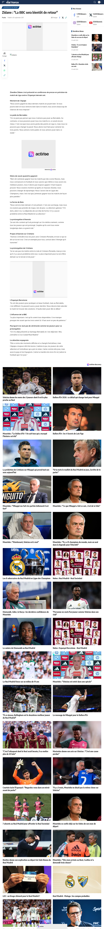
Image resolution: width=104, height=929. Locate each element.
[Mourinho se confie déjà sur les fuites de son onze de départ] (97, 38)
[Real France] (13, 2)
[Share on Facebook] (59, 17)
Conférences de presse (10, 7)
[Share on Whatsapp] (4, 70)
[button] (3, 2)
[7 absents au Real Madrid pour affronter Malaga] (97, 57)
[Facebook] (79, 15)
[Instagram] (79, 22)
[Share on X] (62, 17)
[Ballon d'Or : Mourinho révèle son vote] (97, 67)
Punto (4, 17)
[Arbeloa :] (97, 47)
